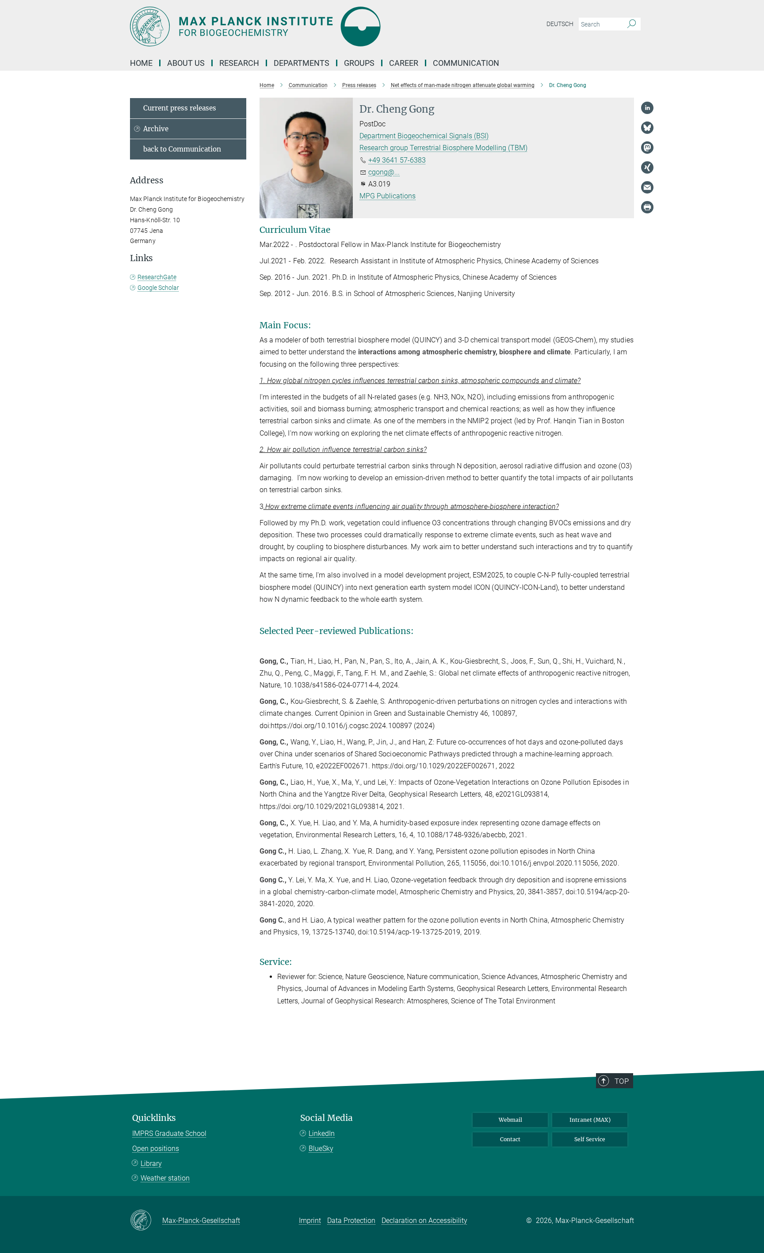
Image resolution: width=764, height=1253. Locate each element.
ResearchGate (157, 277)
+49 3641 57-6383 (397, 160)
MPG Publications (387, 196)
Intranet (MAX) (590, 1119)
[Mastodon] (647, 147)
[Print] (647, 207)
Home (141, 63)
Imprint (310, 1220)
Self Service (589, 1139)
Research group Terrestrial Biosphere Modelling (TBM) (443, 148)
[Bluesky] (647, 127)
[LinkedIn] (647, 107)
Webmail (510, 1119)
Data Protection (351, 1220)
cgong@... (384, 172)
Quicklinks (154, 1118)
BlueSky (321, 1148)
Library (151, 1163)
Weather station (165, 1178)
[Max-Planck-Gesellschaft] (146, 1220)
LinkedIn (322, 1133)
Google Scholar (158, 287)
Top (622, 1081)
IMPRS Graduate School (169, 1133)
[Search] (632, 24)
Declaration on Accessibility (424, 1220)
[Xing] (647, 167)
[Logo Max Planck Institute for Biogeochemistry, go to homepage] (296, 26)
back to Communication (182, 149)
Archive (155, 129)
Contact (510, 1139)
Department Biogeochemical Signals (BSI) (424, 136)
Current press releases (179, 108)
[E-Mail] (647, 187)
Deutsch (559, 23)
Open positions (155, 1148)
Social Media (326, 1118)
